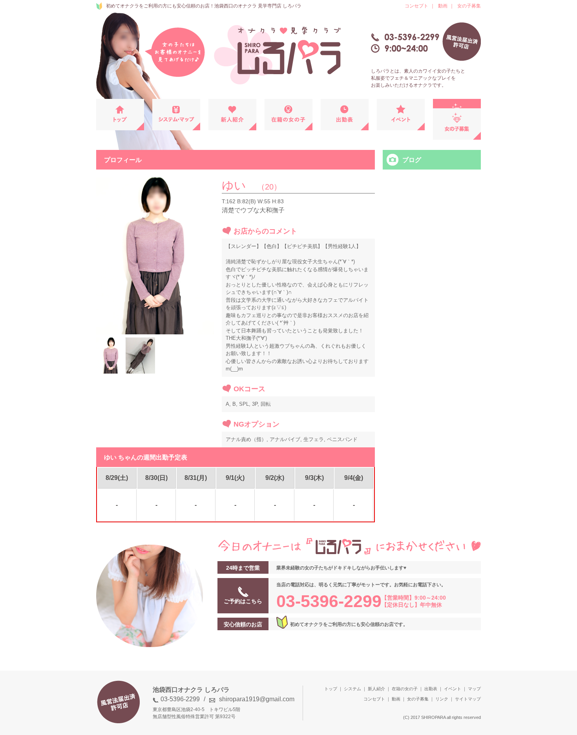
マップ (474, 688)
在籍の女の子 (405, 688)
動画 (442, 6)
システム (352, 688)
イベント (452, 688)
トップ (330, 688)
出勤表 (430, 688)
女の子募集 (469, 6)
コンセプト (416, 6)
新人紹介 (376, 688)
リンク (441, 699)
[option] (155, 255)
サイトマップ (468, 699)
